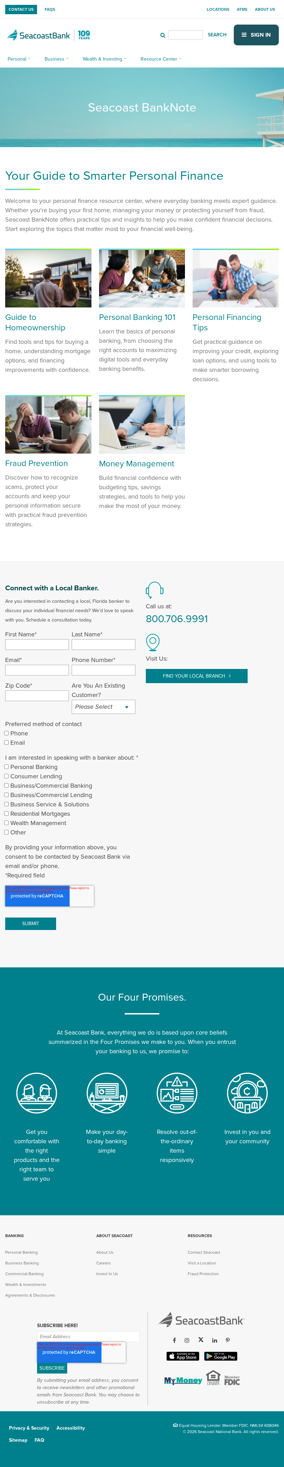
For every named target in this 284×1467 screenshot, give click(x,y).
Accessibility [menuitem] (70, 1428)
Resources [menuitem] (200, 1235)
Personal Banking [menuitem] (21, 1252)
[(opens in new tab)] (182, 1383)
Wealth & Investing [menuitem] (102, 59)
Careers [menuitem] (103, 1263)
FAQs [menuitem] (50, 9)
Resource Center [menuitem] (159, 59)
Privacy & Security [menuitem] (29, 1428)
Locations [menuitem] (218, 9)
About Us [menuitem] (265, 9)
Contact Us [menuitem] (21, 9)
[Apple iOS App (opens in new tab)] (182, 1359)
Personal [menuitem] (17, 59)
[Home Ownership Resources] (48, 305)
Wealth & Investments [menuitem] (25, 1284)
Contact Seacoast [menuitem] (204, 1252)
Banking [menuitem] (14, 1235)
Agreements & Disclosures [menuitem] (30, 1295)
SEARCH (217, 35)
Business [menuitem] (54, 59)
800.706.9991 (177, 618)
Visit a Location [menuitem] (202, 1263)
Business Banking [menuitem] (22, 1263)
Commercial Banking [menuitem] (24, 1273)
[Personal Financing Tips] (236, 305)
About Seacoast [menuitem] (114, 1235)
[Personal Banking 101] (142, 305)
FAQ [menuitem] (39, 1440)
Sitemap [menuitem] (18, 1440)
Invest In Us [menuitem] (107, 1273)
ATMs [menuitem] (242, 9)
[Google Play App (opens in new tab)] (220, 1359)
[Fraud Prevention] (48, 451)
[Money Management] (142, 452)
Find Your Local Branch (195, 676)
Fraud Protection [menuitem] (203, 1273)
